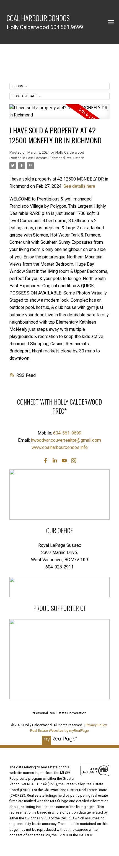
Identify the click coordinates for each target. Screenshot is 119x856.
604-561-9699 (67, 433)
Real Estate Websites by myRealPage (59, 730)
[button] (45, 460)
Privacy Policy (96, 725)
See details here (79, 186)
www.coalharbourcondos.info (60, 447)
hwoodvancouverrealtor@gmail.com (66, 440)
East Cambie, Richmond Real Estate (55, 158)
